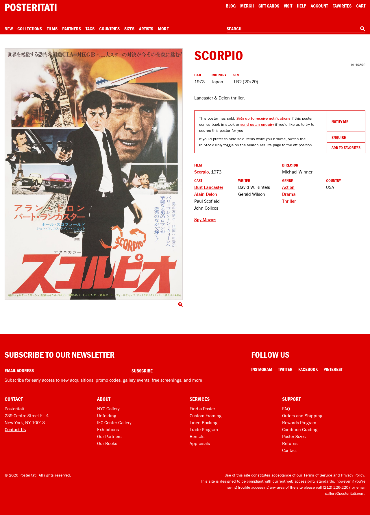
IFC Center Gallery (114, 422)
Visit (288, 6)
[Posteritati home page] (31, 7)
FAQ (286, 408)
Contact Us (15, 429)
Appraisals (200, 443)
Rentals (197, 436)
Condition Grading (299, 429)
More (163, 29)
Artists (146, 29)
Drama (289, 194)
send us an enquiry (257, 124)
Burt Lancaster (208, 187)
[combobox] (296, 28)
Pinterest (333, 369)
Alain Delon (205, 194)
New (9, 29)
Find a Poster (202, 408)
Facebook (308, 369)
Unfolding (106, 415)
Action (288, 187)
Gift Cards (268, 6)
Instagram (261, 369)
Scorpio (201, 172)
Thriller (289, 201)
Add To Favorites (346, 147)
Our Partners (109, 436)
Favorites (342, 6)
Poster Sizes (294, 436)
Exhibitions (108, 429)
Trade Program (204, 429)
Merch (247, 6)
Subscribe (142, 371)
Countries (109, 29)
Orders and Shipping (302, 415)
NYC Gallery (108, 408)
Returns (289, 443)
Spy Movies (205, 219)
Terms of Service (318, 475)
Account (319, 6)
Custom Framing (205, 415)
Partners (71, 29)
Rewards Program (299, 422)
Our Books (107, 443)
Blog (231, 6)
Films (52, 29)
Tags (90, 29)
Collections (29, 29)
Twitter (285, 369)
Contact (289, 450)
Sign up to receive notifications (263, 118)
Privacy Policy (352, 475)
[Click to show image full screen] (94, 174)
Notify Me (340, 121)
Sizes (129, 29)
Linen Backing (203, 422)
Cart (360, 6)
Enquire (339, 137)
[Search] (362, 28)
